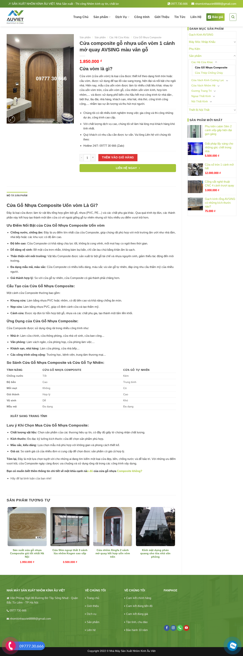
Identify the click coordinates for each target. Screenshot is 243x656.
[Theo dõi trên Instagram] (173, 628)
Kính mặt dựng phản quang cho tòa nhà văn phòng (155, 553)
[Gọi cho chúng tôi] (180, 628)
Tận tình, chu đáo (137, 622)
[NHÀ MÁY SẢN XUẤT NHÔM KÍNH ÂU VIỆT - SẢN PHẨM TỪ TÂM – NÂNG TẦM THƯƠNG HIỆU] (28, 17)
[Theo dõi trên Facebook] (167, 628)
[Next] (175, 538)
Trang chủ (93, 598)
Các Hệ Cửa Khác (202, 62)
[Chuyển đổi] (234, 42)
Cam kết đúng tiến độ (139, 605)
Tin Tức (179, 17)
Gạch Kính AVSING (201, 34)
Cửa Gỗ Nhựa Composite (211, 67)
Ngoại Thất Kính (201, 96)
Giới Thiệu (162, 17)
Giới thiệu (93, 605)
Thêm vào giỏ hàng (118, 157)
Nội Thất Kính (199, 101)
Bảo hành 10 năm (137, 630)
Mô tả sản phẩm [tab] (17, 195)
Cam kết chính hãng (138, 598)
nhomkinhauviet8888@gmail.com (215, 3)
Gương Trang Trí (201, 90)
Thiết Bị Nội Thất (199, 109)
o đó (90, 471)
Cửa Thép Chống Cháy (209, 72)
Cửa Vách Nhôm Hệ (203, 85)
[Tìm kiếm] (233, 17)
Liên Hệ (195, 17)
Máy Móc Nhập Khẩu (202, 41)
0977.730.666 (179, 3)
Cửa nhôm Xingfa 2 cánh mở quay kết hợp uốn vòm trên (112, 553)
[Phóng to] (11, 119)
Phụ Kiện (194, 48)
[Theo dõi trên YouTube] (186, 628)
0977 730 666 (18, 610)
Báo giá (217, 17)
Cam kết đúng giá (137, 613)
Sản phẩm (100, 17)
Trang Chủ (80, 17)
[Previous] (8, 538)
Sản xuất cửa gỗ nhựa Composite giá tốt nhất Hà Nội (27, 553)
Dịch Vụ (121, 17)
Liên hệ (91, 630)
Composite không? (129, 471)
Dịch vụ (91, 613)
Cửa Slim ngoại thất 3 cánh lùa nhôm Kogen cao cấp (70, 552)
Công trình (142, 17)
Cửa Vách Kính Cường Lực (207, 80)
